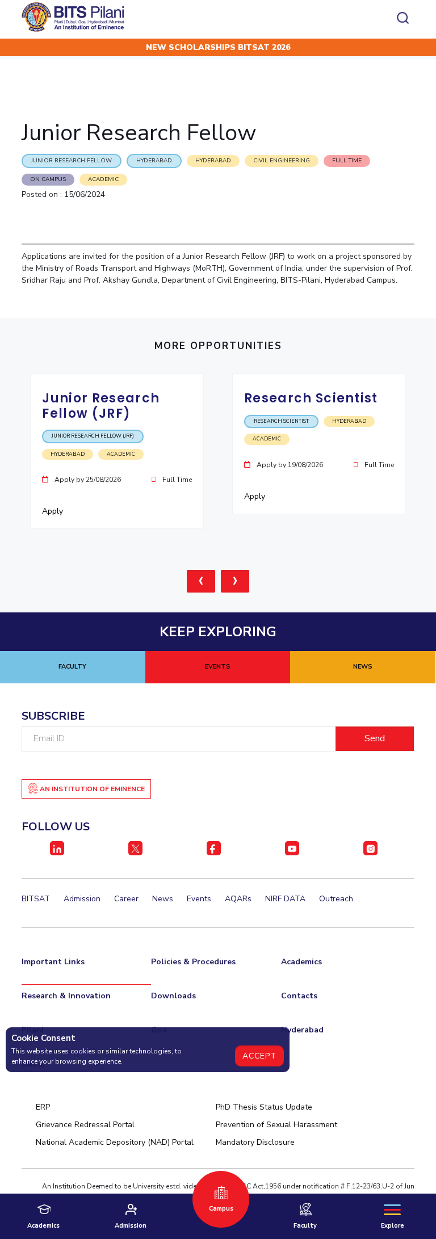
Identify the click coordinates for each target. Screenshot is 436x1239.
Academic (103, 179)
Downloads (173, 995)
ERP (43, 1107)
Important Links (53, 961)
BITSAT (36, 898)
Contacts (299, 995)
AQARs (238, 898)
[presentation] (201, 581)
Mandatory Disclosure (255, 1142)
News (162, 898)
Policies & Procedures (193, 961)
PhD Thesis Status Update (264, 1107)
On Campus (48, 179)
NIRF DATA (285, 898)
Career (126, 898)
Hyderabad (302, 1029)
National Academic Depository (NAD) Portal (115, 1142)
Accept (259, 1056)
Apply (53, 511)
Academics (301, 961)
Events (199, 898)
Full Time (347, 161)
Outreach (336, 898)
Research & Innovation (66, 995)
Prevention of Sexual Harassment (276, 1124)
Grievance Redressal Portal (85, 1124)
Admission (82, 898)
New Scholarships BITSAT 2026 (218, 47)
